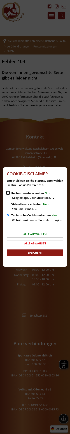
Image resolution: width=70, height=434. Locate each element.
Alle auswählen (35, 234)
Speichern (35, 252)
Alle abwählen (35, 243)
